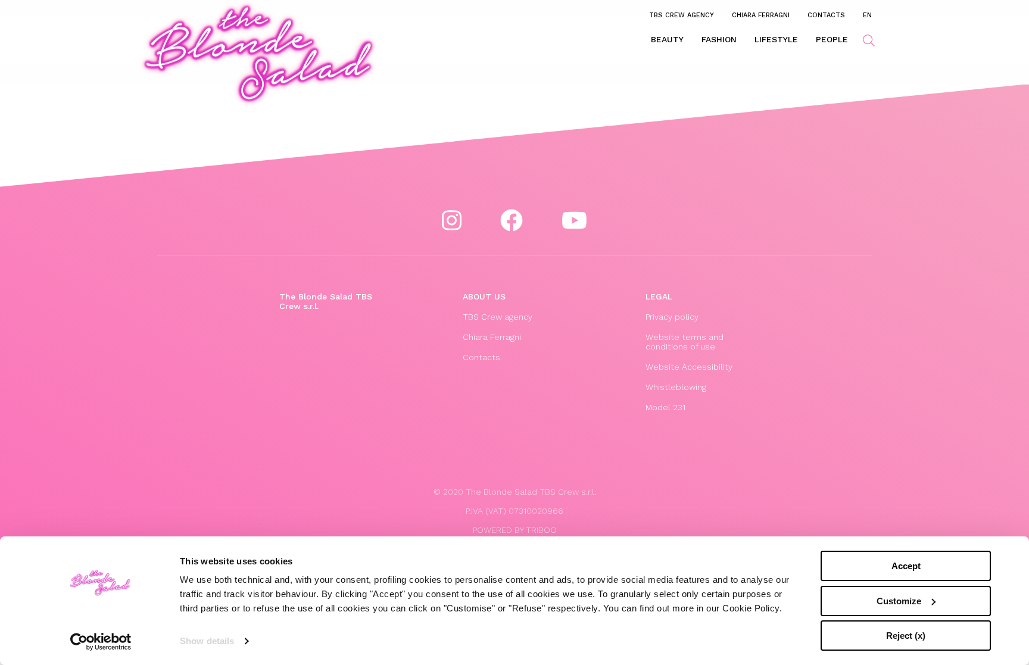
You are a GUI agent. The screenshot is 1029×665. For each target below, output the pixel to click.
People (832, 39)
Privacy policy (672, 316)
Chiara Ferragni (761, 14)
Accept (906, 566)
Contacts (826, 14)
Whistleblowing (676, 387)
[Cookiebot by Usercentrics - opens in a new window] (101, 642)
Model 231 (665, 407)
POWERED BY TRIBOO (515, 530)
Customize (899, 601)
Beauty (667, 39)
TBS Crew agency (681, 14)
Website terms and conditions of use (685, 341)
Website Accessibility (689, 366)
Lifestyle (776, 39)
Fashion (719, 39)
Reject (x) (905, 635)
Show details (207, 641)
